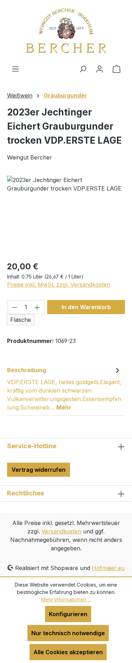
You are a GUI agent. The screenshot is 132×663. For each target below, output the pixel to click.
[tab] (64, 388)
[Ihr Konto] (99, 69)
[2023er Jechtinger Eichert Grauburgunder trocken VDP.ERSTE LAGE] (66, 215)
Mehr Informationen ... (66, 599)
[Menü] (15, 69)
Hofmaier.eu (108, 567)
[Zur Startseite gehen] (66, 32)
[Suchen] (82, 69)
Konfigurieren (68, 614)
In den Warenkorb (86, 307)
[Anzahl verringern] (14, 307)
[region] (66, 215)
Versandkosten (61, 531)
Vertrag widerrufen (38, 469)
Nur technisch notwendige (68, 633)
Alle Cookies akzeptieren (68, 652)
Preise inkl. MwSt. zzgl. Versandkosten (58, 284)
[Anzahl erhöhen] (37, 307)
